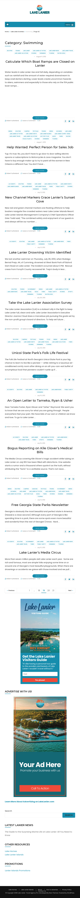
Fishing (18, 50)
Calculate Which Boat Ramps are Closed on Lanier (40, 63)
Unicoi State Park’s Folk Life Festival (40, 353)
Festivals (35, 131)
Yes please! (40, 680)
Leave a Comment (29, 121)
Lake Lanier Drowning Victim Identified (40, 252)
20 (49, 590)
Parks (61, 136)
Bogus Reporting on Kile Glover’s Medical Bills (40, 450)
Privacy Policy (66, 890)
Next (70, 590)
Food (48, 339)
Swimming (43, 53)
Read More (40, 118)
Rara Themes (53, 893)
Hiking (51, 131)
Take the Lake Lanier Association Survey (40, 302)
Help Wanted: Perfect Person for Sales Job (40, 147)
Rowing (34, 53)
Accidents (12, 184)
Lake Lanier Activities (39, 50)
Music (54, 136)
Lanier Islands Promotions (17, 870)
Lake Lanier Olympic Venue (62, 134)
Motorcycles (44, 136)
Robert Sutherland (13, 121)
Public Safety (60, 186)
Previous (11, 590)
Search (8, 811)
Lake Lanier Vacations (21, 53)
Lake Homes (11, 851)
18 (39, 590)
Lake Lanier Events (31, 134)
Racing (68, 136)
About (40, 890)
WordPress (70, 893)
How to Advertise (52, 890)
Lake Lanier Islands (45, 134)
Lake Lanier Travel (67, 50)
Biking (10, 131)
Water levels (61, 53)
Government (32, 289)
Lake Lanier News (54, 50)
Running (60, 494)
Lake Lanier (26, 50)
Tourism (51, 53)
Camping (27, 131)
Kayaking (59, 131)
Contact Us (42, 891)
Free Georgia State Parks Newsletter (40, 505)
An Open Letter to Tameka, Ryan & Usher (40, 400)
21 (54, 590)
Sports (70, 292)
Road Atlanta (27, 139)
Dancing (35, 489)
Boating (9, 50)
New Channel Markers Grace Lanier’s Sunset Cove (40, 199)
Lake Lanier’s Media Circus (40, 552)
